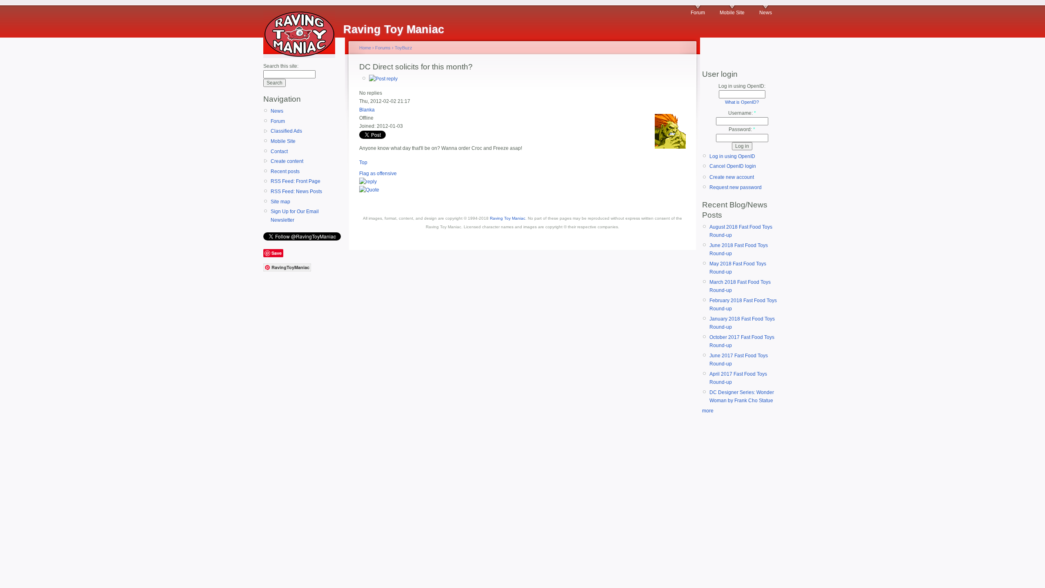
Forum (698, 13)
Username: (742, 113)
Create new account (731, 177)
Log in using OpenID (732, 156)
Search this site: (280, 66)
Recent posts (285, 171)
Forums (383, 47)
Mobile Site (732, 13)
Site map (280, 202)
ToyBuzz (403, 47)
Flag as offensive (378, 173)
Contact (279, 151)
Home (365, 47)
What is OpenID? (742, 102)
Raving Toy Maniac (507, 218)
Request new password (735, 187)
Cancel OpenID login (732, 166)
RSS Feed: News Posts (296, 191)
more (708, 411)
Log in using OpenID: (741, 86)
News (765, 13)
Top (363, 162)
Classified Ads (286, 131)
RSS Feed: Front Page (295, 181)
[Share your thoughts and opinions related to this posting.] (383, 79)
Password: (742, 129)
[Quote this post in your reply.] (369, 190)
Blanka (367, 110)
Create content (287, 161)
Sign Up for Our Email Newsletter (295, 216)
